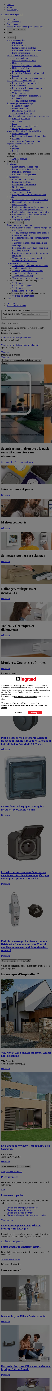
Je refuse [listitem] (18, 712)
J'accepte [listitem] (35, 712)
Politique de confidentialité (25, 697)
